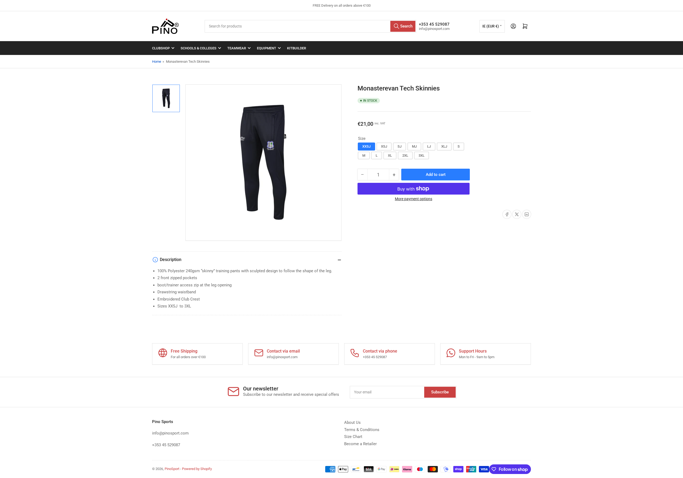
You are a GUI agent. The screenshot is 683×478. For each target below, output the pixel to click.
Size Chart (353, 436)
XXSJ (366, 146)
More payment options (413, 199)
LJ (429, 146)
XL (390, 155)
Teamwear (236, 48)
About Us (352, 422)
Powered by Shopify (197, 469)
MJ (414, 146)
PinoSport (172, 469)
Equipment (266, 48)
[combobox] (310, 26)
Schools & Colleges (198, 48)
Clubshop (161, 48)
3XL (421, 155)
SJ (400, 146)
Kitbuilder (296, 48)
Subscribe (440, 392)
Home (156, 62)
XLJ (444, 146)
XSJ (384, 146)
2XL (405, 155)
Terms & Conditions (361, 429)
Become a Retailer (360, 443)
